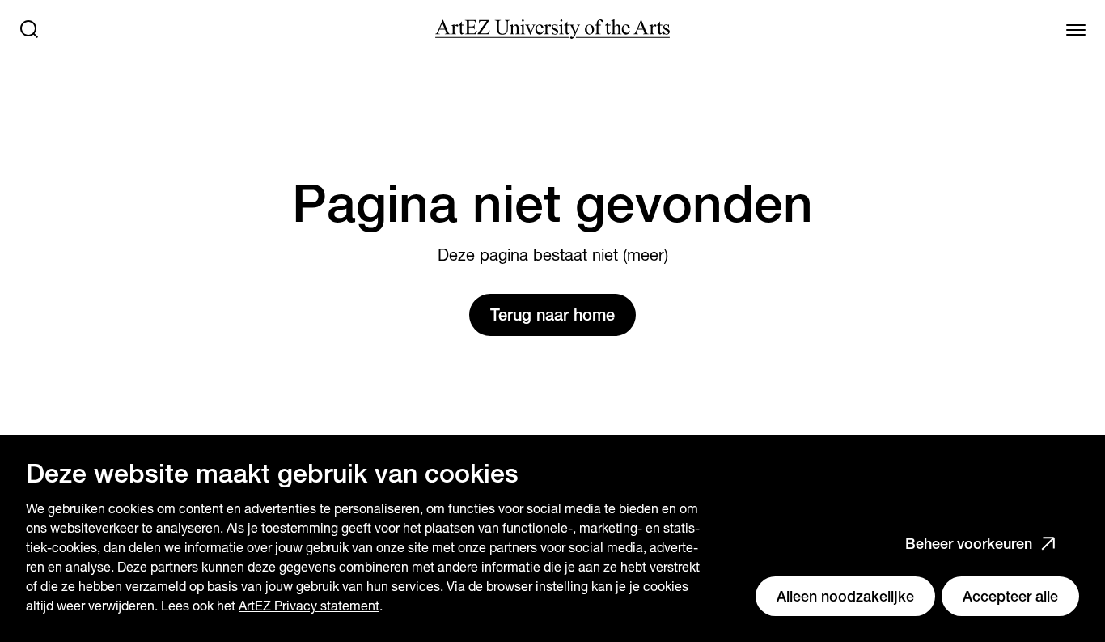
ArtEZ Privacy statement (309, 606)
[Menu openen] (1076, 29)
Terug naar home (552, 315)
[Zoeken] (29, 29)
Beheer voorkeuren (968, 543)
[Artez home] (552, 29)
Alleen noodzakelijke (845, 596)
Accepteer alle (1010, 596)
